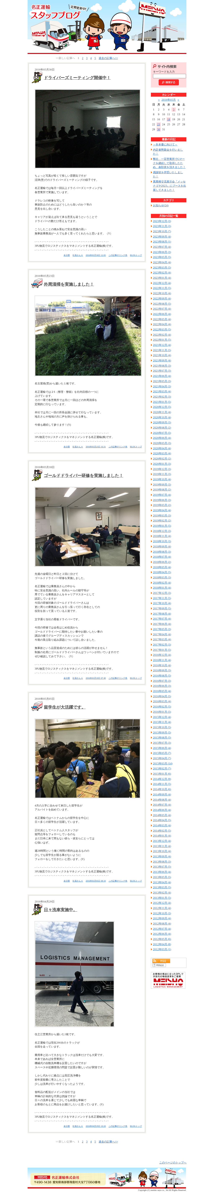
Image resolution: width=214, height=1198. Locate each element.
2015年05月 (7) (162, 753)
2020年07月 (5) (162, 432)
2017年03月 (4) (162, 639)
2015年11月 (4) (162, 722)
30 (158, 129)
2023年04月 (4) (162, 262)
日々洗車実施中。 (60, 909)
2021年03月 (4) (162, 391)
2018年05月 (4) (162, 567)
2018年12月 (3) (162, 531)
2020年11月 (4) (162, 412)
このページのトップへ (172, 1162)
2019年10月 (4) (162, 479)
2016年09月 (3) (162, 670)
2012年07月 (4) (162, 928)
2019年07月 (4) (162, 494)
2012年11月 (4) (162, 908)
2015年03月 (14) (162, 763)
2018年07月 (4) (162, 556)
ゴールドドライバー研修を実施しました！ (83, 475)
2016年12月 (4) (162, 654)
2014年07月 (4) (162, 804)
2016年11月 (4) (162, 660)
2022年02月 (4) (162, 334)
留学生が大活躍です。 (65, 707)
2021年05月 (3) (162, 381)
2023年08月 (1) (162, 241)
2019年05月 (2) (162, 505)
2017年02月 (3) (162, 644)
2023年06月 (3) (162, 252)
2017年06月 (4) (162, 623)
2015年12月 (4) (162, 717)
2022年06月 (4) (162, 314)
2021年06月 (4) (162, 376)
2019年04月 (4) (162, 510)
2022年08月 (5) (162, 303)
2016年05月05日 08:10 (96, 881)
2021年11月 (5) (162, 350)
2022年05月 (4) (162, 319)
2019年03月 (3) (162, 515)
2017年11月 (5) (162, 598)
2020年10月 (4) (162, 417)
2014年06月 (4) (162, 810)
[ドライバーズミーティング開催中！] (87, 128)
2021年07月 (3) (162, 370)
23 (158, 124)
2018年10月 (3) (162, 541)
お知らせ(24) (160, 205)
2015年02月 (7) (162, 768)
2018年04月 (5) (162, 572)
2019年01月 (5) (162, 525)
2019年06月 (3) (162, 500)
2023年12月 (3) (162, 221)
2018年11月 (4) (162, 536)
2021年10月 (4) (162, 355)
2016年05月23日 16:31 (96, 447)
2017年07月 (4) (162, 618)
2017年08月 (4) (162, 613)
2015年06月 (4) (162, 748)
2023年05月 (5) (162, 257)
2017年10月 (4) (162, 603)
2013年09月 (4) (162, 856)
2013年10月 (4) (162, 851)
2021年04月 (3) (162, 386)
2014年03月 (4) (162, 825)
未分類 (67, 255)
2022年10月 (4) (162, 293)
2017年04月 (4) (162, 634)
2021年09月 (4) (162, 360)
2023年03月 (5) (162, 267)
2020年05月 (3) (162, 443)
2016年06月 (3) (162, 685)
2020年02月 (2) (162, 458)
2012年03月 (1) (162, 949)
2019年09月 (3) (162, 484)
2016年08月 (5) (162, 675)
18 (168, 119)
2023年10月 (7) (162, 231)
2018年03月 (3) (162, 577)
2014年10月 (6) (162, 789)
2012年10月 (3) (162, 913)
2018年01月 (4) (162, 587)
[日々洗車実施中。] (87, 974)
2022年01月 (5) (162, 339)
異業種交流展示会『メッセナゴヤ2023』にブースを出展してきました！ (169, 185)
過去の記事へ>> (108, 58)
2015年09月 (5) (162, 732)
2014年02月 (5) (162, 830)
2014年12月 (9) (162, 779)
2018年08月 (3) (162, 551)
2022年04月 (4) (162, 324)
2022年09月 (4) (162, 298)
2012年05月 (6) (162, 939)
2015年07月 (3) (162, 742)
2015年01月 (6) (162, 773)
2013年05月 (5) (162, 877)
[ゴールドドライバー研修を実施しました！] (87, 527)
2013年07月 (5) (162, 866)
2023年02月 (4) (162, 272)
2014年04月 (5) (162, 820)
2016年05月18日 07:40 (96, 678)
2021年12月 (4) (162, 345)
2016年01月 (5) (162, 711)
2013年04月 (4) (162, 882)
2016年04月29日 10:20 (96, 1126)
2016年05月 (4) (162, 691)
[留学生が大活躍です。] (87, 758)
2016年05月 (169, 99)
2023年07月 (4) (162, 246)
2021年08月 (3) (162, 365)
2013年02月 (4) (162, 892)
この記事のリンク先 (117, 255)
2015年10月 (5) (162, 727)
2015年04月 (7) (162, 758)
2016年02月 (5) (162, 706)
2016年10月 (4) (162, 665)
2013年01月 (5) (162, 897)
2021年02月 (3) (162, 396)
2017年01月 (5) (162, 649)
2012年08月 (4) (162, 923)
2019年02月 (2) (162, 520)
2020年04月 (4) (162, 448)
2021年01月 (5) (162, 401)
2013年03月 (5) (162, 887)
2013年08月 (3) (162, 861)
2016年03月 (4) (162, 701)
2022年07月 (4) (162, 308)
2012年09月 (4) (162, 918)
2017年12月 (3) (162, 593)
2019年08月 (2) (162, 489)
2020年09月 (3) (162, 422)
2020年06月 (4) (162, 437)
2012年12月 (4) (162, 902)
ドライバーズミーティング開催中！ (77, 77)
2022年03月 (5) (162, 329)
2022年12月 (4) (162, 283)
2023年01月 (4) (162, 277)
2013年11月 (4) (162, 846)
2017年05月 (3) (162, 629)
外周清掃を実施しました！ (69, 284)
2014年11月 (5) (162, 784)
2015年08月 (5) (162, 737)
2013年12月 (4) (162, 840)
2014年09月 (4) (162, 794)
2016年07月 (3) (162, 680)
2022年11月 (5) (162, 288)
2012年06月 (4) (162, 933)
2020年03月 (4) (162, 453)
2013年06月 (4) (162, 871)
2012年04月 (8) (162, 944)
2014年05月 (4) (162, 815)
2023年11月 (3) (162, 226)
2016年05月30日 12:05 (96, 255)
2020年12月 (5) (162, 406)
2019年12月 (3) (162, 469)
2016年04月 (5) (162, 696)
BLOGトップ (136, 255)
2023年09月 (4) (162, 236)
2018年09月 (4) (162, 546)
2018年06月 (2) (162, 562)
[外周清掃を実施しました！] (87, 336)
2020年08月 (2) (162, 427)
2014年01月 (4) (162, 835)
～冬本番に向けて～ (165, 144)
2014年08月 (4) (162, 799)
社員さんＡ (78, 255)
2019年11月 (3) (162, 474)
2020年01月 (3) (162, 463)
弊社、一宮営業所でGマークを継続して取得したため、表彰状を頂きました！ (169, 163)
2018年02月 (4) (162, 582)
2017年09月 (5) (162, 608)
